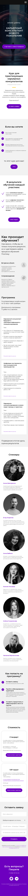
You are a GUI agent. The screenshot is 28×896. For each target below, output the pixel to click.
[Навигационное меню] (26, 2)
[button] (14, 464)
